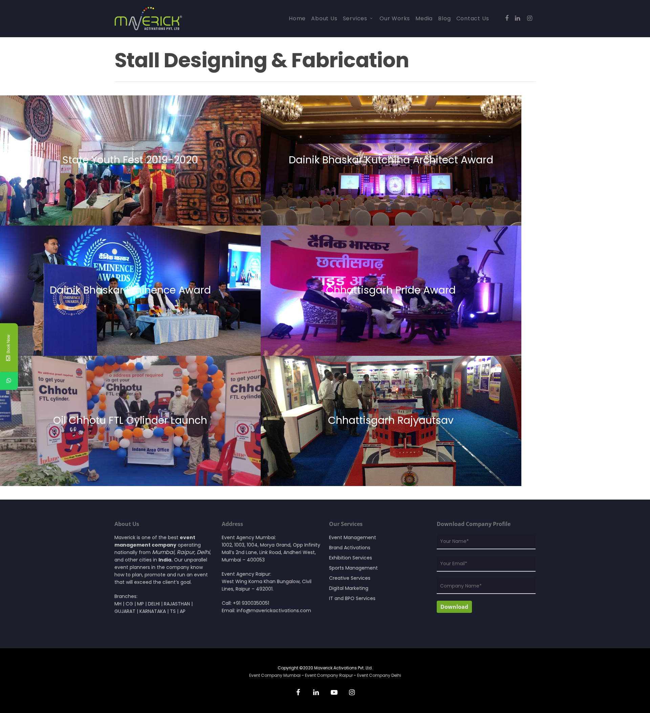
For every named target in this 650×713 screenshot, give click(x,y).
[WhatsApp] (9, 381)
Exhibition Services (350, 557)
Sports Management (353, 568)
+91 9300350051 (251, 603)
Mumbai (163, 552)
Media (424, 19)
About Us (324, 19)
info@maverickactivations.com (274, 610)
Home (297, 19)
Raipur (185, 552)
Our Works (395, 19)
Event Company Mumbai (275, 675)
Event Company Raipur (329, 675)
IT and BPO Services (352, 598)
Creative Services (349, 578)
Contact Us (472, 19)
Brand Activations (349, 547)
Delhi (203, 552)
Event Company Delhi (379, 675)
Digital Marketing (348, 588)
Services (355, 19)
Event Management (352, 537)
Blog (444, 19)
